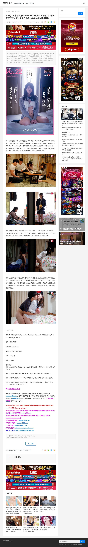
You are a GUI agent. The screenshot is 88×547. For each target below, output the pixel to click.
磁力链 (64, 544)
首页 (13, 11)
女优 (71, 544)
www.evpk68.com (22, 423)
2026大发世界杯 (30, 3)
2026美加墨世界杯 (19, 3)
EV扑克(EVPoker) (14, 389)
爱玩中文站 (7, 3)
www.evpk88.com (24, 420)
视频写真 (80, 544)
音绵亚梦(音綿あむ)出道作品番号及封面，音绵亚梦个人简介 (47, 509)
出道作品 (75, 544)
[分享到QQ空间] (54, 22)
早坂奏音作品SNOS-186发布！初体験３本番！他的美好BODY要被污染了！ (30, 529)
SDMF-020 (13, 450)
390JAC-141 (66, 132)
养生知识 (18, 11)
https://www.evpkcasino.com (24, 428)
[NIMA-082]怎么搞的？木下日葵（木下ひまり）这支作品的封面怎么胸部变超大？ (72, 158)
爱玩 (10, 22)
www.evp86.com (11, 396)
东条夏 (20, 450)
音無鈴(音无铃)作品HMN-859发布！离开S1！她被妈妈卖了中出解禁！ (13, 529)
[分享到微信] (48, 22)
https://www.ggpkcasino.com (24, 430)
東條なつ (27, 450)
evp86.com (15, 398)
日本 (68, 544)
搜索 (62, 10)
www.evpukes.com (21, 425)
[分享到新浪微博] (45, 22)
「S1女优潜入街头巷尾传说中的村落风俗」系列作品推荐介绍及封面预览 (72, 123)
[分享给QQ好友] (51, 22)
